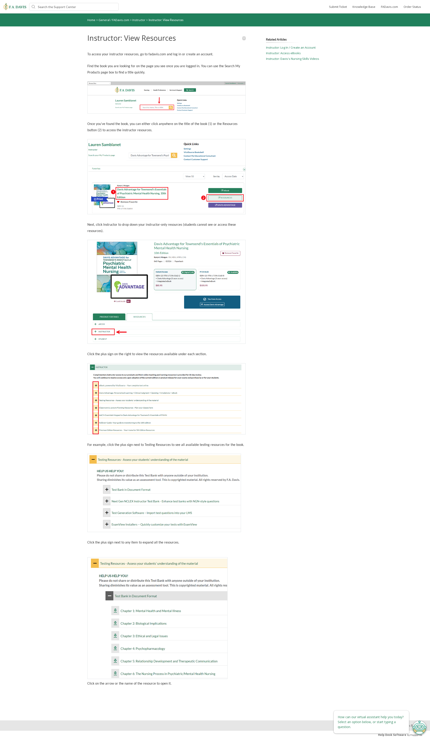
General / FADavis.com (114, 20)
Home (91, 20)
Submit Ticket (338, 7)
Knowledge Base (364, 7)
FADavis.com (389, 7)
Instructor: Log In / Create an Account (291, 47)
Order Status (412, 7)
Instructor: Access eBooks (283, 53)
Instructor (139, 20)
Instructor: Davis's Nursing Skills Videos (292, 59)
